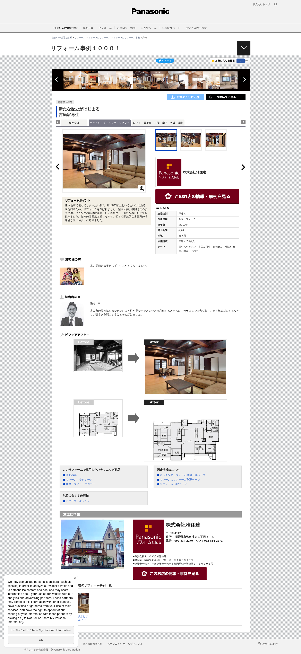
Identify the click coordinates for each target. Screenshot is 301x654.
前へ (57, 79)
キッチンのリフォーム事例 (126, 37)
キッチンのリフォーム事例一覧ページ (182, 475)
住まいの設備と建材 (66, 28)
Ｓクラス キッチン (78, 501)
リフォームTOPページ (173, 484)
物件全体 (74, 122)
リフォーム (80, 37)
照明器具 (71, 475)
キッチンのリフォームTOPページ (180, 479)
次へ (244, 79)
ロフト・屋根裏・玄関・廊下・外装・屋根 (158, 122)
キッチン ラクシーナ (79, 479)
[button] (88, 28)
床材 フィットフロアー (80, 484)
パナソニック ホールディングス (125, 643)
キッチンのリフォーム (99, 37)
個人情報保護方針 (92, 643)
